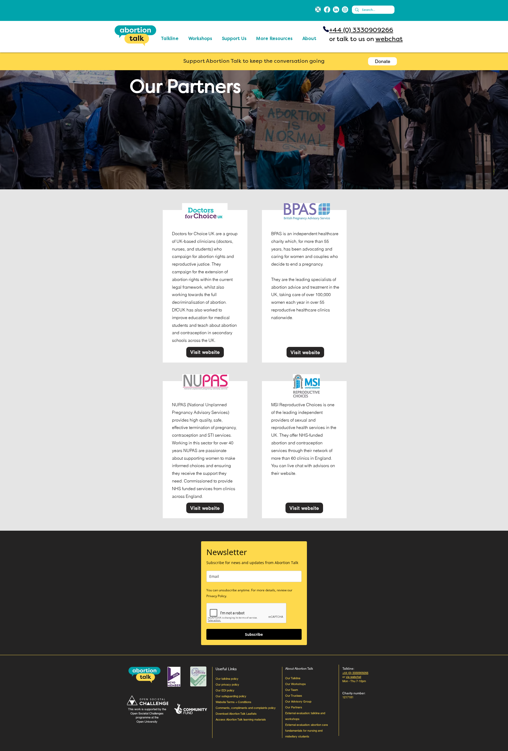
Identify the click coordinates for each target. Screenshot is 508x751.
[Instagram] (345, 9)
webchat (389, 39)
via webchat (353, 677)
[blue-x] (318, 9)
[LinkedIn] (336, 9)
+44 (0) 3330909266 (361, 30)
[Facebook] (327, 9)
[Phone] (326, 29)
